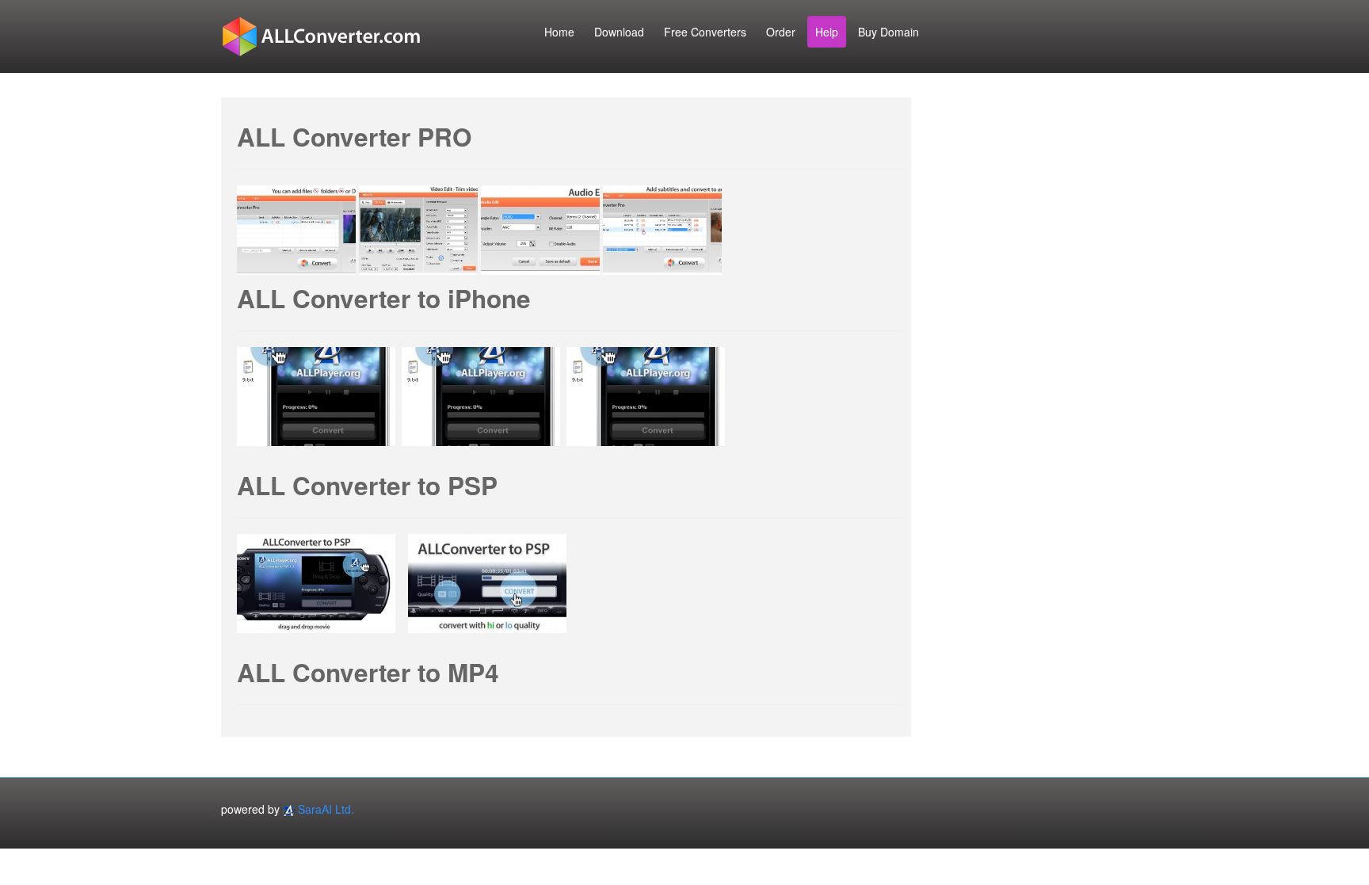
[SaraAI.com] (289, 809)
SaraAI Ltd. (326, 809)
